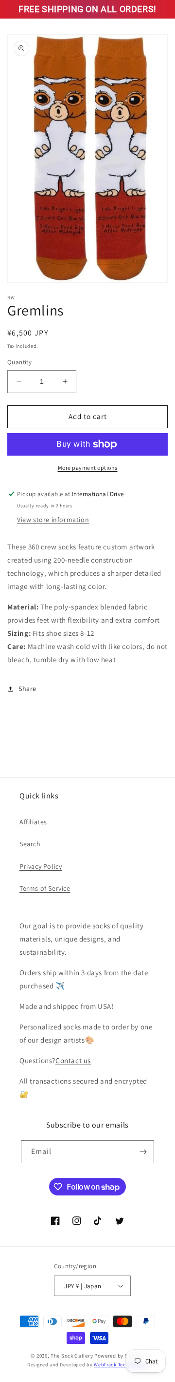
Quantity (19, 362)
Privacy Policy (40, 866)
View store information (53, 519)
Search (30, 843)
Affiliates (33, 821)
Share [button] (27, 688)
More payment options (88, 467)
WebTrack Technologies (121, 1364)
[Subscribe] (143, 1151)
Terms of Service (44, 888)
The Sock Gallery (72, 1355)
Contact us (73, 1060)
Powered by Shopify (119, 1355)
